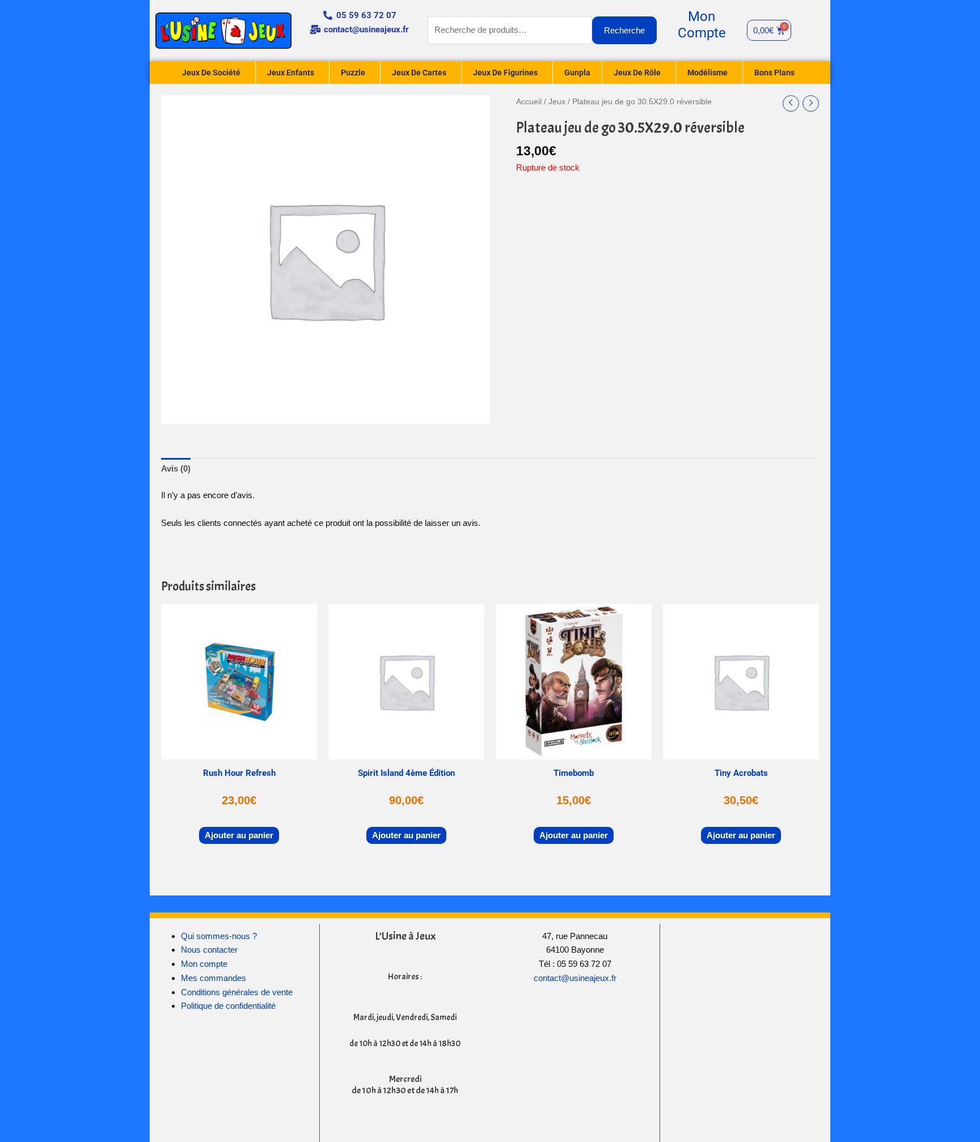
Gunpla (577, 72)
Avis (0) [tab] (176, 468)
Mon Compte (702, 25)
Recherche (624, 30)
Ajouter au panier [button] (239, 835)
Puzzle (353, 72)
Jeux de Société (211, 72)
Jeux (556, 101)
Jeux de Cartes (419, 72)
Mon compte (204, 964)
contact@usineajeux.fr (575, 978)
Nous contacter (209, 949)
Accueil (529, 101)
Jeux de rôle (637, 72)
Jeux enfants (290, 72)
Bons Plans (774, 72)
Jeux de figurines (505, 72)
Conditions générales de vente (237, 992)
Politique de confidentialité (228, 1006)
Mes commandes (213, 978)
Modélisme (707, 72)
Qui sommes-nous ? (219, 936)
